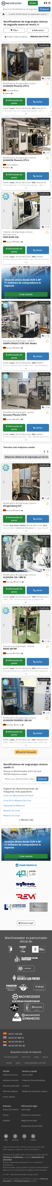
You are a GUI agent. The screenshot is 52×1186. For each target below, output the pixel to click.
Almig (36, 1057)
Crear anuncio (26, 294)
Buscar (45, 9)
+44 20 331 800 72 (16, 1037)
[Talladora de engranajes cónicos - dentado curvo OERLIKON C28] (26, 210)
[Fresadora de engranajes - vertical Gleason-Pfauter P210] (26, 390)
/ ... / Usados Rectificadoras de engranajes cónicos (25, 14)
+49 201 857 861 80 (16, 1045)
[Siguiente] (48, 62)
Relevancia (38, 30)
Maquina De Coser (11, 815)
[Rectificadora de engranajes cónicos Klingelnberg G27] (26, 481)
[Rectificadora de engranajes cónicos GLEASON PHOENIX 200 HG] (26, 696)
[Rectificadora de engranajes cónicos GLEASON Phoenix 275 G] (26, 62)
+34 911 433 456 (15, 1034)
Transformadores (11, 1057)
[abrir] (26, 114)
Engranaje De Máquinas (14, 805)
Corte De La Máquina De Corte (17, 800)
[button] (49, 3)
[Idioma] (45, 3)
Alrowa (9, 1063)
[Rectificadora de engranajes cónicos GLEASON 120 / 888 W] (26, 553)
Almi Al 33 (26, 1057)
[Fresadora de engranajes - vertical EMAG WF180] (26, 624)
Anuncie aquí (27, 923)
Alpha (18, 1063)
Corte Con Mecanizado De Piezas (18, 795)
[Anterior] (4, 62)
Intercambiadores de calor (35, 1063)
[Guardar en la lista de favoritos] (47, 83)
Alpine (45, 1057)
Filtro (15, 30)
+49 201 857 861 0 (16, 1041)
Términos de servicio (21, 1181)
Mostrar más (27, 819)
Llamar (39, 101)
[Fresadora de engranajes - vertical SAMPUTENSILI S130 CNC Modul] (26, 319)
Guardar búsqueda (27, 752)
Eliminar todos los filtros (16, 37)
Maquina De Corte (11, 810)
